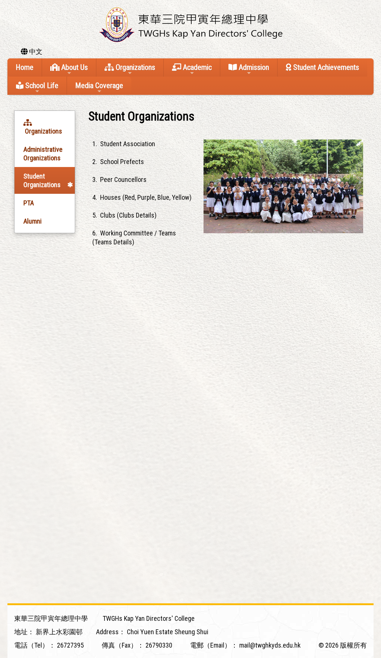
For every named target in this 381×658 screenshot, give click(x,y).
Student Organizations (42, 180)
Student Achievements (325, 67)
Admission (253, 67)
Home (24, 67)
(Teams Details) (113, 242)
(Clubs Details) (137, 215)
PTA (28, 203)
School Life (40, 85)
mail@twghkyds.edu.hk (270, 645)
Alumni (32, 221)
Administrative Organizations (43, 153)
